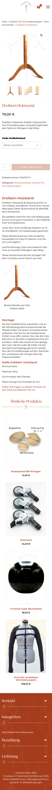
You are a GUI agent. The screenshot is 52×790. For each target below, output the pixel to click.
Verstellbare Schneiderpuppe (17, 732)
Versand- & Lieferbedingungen (26, 782)
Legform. (16, 242)
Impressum (9, 776)
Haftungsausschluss (37, 779)
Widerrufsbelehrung (14, 779)
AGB (45, 776)
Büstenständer (23, 183)
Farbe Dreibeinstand (13, 138)
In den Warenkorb (31, 167)
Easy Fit (23, 239)
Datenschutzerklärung (29, 776)
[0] (38, 6)
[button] (41, 35)
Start (4, 21)
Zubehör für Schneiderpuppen (25, 21)
